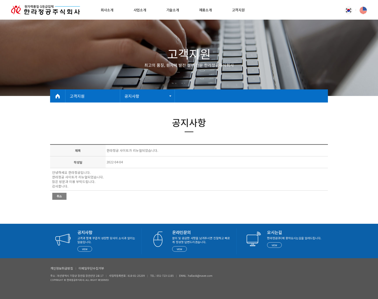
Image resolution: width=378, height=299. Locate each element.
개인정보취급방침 (61, 268)
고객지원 (238, 9)
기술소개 (172, 9)
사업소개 (139, 9)
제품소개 (205, 9)
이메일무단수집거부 (91, 268)
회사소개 (107, 9)
